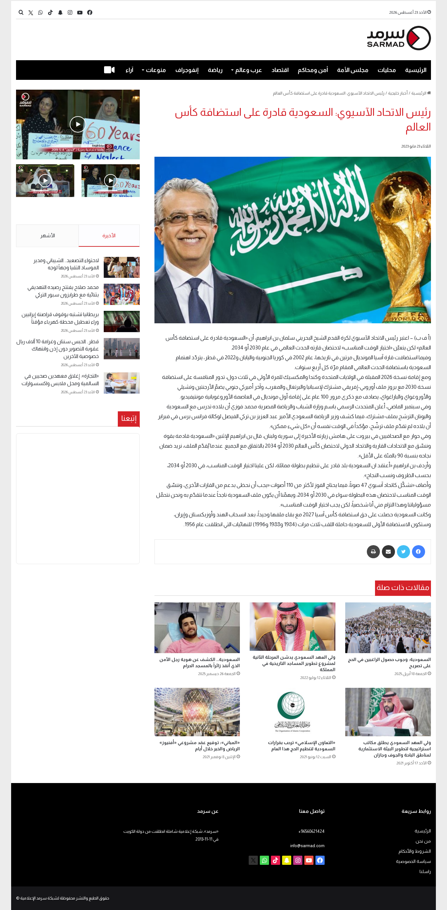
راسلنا (425, 871)
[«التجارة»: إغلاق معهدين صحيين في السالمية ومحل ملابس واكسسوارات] (122, 383)
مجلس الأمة (352, 70)
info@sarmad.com (307, 845)
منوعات (156, 70)
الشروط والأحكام (415, 851)
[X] (31, 12)
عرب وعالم (248, 70)
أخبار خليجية (398, 93)
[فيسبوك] (418, 551)
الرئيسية (415, 70)
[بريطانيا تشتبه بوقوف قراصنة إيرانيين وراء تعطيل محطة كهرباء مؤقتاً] (122, 321)
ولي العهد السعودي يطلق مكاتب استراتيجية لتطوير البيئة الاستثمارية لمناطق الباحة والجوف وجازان (394, 749)
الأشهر (47, 235)
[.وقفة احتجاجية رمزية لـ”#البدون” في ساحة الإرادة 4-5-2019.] (78, 124)
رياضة (215, 70)
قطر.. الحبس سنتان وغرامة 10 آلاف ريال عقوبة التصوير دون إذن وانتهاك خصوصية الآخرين (57, 349)
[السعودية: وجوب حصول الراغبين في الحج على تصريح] (388, 627)
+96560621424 (311, 831)
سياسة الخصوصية (413, 861)
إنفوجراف (187, 70)
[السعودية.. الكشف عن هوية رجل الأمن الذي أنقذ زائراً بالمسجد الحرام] (197, 627)
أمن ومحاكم (313, 70)
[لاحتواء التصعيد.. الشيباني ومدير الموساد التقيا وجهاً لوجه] (122, 267)
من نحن (423, 841)
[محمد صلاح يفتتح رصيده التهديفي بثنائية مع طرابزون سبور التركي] (122, 294)
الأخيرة (109, 235)
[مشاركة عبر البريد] (388, 551)
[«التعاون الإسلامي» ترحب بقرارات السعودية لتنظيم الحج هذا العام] (292, 712)
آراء (129, 70)
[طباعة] (373, 551)
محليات (387, 70)
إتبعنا (128, 418)
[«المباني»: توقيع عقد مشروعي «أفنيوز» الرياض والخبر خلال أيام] (197, 712)
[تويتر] (403, 551)
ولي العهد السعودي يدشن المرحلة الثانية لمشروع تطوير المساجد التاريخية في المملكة (294, 663)
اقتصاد (280, 70)
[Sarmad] (399, 38)
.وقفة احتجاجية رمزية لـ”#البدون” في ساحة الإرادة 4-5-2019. (111, 211)
